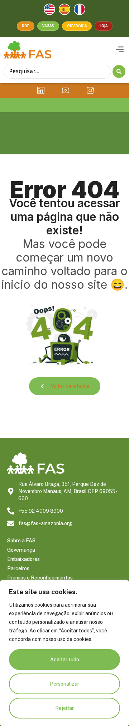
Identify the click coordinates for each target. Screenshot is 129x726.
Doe (25, 26)
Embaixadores (23, 559)
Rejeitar (64, 708)
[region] (64, 653)
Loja (104, 26)
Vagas (48, 26)
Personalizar (64, 684)
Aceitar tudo (64, 659)
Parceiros (18, 568)
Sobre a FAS (21, 540)
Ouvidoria (77, 26)
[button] (119, 49)
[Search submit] (119, 71)
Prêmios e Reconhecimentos (40, 578)
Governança (21, 550)
